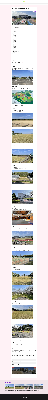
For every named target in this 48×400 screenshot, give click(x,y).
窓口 (14, 52)
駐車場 (14, 35)
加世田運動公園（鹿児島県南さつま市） (28, 390)
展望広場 (14, 47)
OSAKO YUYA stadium (16, 45)
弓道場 (14, 41)
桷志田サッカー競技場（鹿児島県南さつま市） (19, 391)
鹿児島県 (35, 11)
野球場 (14, 40)
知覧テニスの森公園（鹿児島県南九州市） (38, 391)
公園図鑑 (26, 397)
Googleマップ (22, 62)
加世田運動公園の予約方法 (16, 51)
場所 (14, 34)
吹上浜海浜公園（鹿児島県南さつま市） (9, 390)
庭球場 (14, 46)
